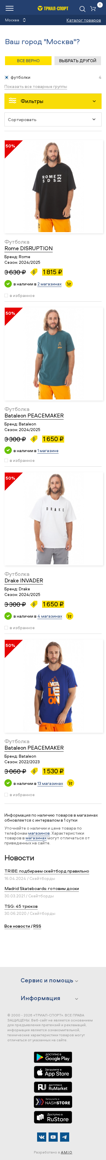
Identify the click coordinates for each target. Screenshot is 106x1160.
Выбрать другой (77, 60)
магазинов (39, 833)
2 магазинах (49, 284)
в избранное (22, 295)
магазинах (36, 838)
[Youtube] (53, 1137)
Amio (66, 1152)
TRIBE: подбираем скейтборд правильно (46, 871)
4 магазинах (49, 616)
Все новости (17, 926)
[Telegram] (64, 1137)
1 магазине (48, 450)
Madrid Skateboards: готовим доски (41, 888)
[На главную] (53, 8)
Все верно (28, 60)
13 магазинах (50, 783)
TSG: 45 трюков (21, 906)
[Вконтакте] (41, 1137)
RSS (37, 926)
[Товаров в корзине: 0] (94, 9)
